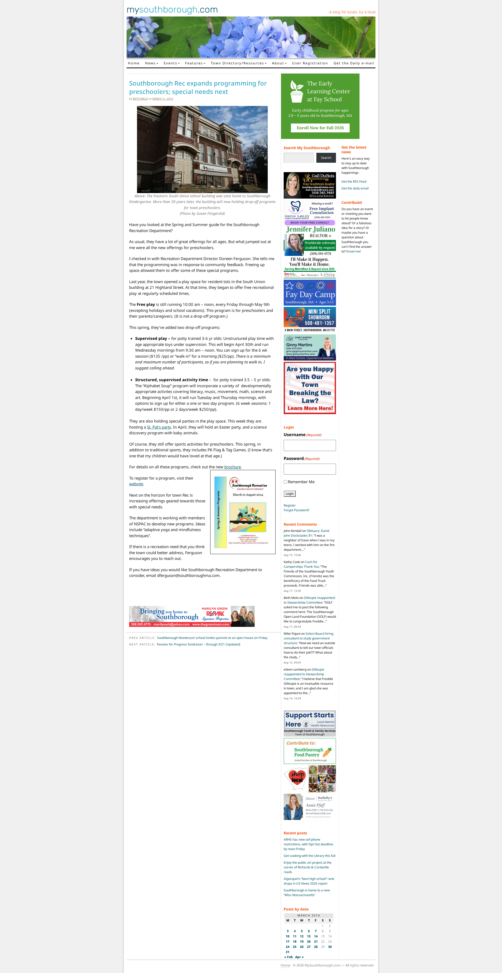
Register (290, 505)
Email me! (353, 251)
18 (294, 941)
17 (287, 941)
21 (316, 941)
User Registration (310, 63)
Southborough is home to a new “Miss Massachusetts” (307, 892)
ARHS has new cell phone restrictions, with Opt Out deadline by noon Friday (308, 844)
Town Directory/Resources (237, 63)
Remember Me (301, 481)
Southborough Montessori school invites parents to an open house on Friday (212, 637)
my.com (172, 9)
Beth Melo (140, 98)
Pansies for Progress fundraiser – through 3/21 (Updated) (198, 644)
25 (294, 946)
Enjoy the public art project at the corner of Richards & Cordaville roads (308, 867)
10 (287, 936)
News (150, 63)
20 (309, 941)
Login (290, 493)
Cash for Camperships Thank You (301, 564)
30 (330, 946)
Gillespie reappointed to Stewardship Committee (309, 600)
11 (294, 936)
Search (326, 157)
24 (287, 946)
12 (302, 936)
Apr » (299, 957)
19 (302, 941)
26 (302, 946)
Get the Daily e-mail (354, 63)
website (136, 483)
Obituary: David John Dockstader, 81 (306, 533)
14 (316, 936)
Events (170, 63)
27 (309, 946)
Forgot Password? (296, 510)
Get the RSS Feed (353, 181)
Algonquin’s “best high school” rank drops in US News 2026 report (309, 881)
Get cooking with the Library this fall (309, 855)
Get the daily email (355, 188)
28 (316, 946)
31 (287, 952)
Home (134, 63)
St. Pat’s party (159, 427)
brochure (232, 466)
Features (194, 63)
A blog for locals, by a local (352, 12)
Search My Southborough (307, 147)
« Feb (288, 957)
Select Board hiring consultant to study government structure (308, 638)
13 (309, 936)
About (278, 63)
